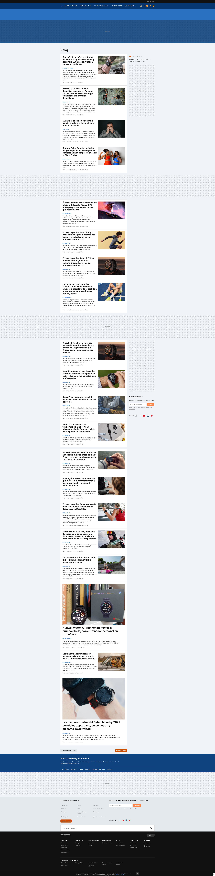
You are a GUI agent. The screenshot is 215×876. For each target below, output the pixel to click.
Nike (144, 61)
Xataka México (65, 862)
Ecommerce (66, 102)
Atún (147, 59)
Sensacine (91, 843)
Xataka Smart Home (66, 850)
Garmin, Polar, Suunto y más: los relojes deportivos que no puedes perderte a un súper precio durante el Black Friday (79, 151)
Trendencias (133, 843)
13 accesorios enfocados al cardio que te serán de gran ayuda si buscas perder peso (79, 559)
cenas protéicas (81, 816)
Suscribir (150, 404)
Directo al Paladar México (106, 863)
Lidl (137, 59)
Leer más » (91, 112)
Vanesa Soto (70, 82)
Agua (142, 59)
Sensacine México (93, 862)
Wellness (65, 129)
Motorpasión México (119, 863)
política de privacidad (131, 809)
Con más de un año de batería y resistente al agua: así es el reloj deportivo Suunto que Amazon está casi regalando (78, 60)
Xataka (62, 843)
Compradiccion (134, 847)
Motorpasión (119, 843)
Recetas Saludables (98, 808)
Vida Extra (77, 845)
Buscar (151, 828)
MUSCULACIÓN (117, 6)
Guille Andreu (71, 647)
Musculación (74, 769)
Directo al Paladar (106, 843)
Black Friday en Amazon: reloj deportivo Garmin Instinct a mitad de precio (79, 399)
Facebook (144, 6)
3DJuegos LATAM (79, 862)
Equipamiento (66, 159)
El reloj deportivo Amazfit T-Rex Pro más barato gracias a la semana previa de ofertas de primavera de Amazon (78, 262)
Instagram (141, 6)
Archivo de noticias (69, 750)
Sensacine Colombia (91, 865)
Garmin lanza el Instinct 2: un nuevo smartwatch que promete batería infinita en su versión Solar (79, 656)
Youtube (147, 6)
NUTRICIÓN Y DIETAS (101, 6)
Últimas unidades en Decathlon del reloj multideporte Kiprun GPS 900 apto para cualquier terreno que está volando (79, 206)
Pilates (81, 769)
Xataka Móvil (64, 845)
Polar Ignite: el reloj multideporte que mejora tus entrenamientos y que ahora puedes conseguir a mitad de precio (78, 482)
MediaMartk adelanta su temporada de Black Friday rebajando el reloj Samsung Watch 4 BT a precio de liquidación (79, 428)
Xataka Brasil (64, 865)
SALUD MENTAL (130, 6)
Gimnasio (131, 59)
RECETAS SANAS (85, 6)
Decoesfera (133, 845)
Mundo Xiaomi (64, 852)
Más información (120, 874)
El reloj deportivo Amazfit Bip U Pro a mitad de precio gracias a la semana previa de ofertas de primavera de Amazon (78, 236)
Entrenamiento (67, 68)
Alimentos (63, 808)
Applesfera (64, 847)
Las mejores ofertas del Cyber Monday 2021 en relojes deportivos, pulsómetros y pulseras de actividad (91, 725)
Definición (109, 769)
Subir (149, 835)
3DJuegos (77, 843)
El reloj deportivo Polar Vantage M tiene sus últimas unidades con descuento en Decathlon (79, 506)
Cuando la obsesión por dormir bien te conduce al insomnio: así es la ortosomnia (78, 123)
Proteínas (95, 805)
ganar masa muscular (99, 816)
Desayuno (87, 769)
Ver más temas (66, 821)
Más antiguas (121, 750)
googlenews (154, 6)
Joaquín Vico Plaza (72, 142)
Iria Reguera (70, 673)
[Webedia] (151, 1)
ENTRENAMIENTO (71, 6)
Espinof (90, 845)
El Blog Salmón (147, 843)
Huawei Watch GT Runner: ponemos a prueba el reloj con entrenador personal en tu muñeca (90, 631)
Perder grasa (64, 816)
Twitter (136, 415)
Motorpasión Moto (121, 845)
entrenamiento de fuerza (98, 769)
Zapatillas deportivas (135, 61)
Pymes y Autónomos (147, 846)
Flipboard (150, 6)
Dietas (79, 808)
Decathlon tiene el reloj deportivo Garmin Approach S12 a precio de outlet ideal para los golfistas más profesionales (79, 375)
